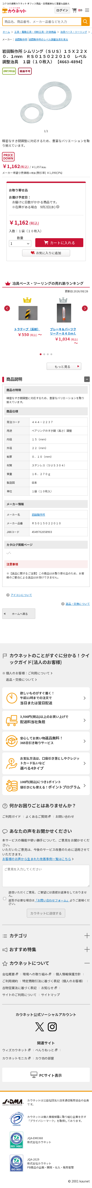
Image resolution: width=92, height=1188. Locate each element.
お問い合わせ (64, 816)
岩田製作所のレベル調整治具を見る (48, 39)
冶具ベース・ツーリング (73, 32)
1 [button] (41, 354)
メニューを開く (87, 10)
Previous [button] (7, 308)
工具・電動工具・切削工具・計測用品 (35, 32)
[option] (28, 316)
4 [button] (51, 354)
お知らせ (47, 988)
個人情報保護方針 (68, 974)
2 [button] (44, 354)
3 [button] (48, 354)
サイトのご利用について (19, 994)
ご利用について (39, 673)
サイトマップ (50, 994)
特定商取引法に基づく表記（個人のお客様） (53, 981)
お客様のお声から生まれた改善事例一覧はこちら (36, 859)
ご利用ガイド (11, 816)
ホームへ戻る (20, 614)
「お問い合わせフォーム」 (52, 900)
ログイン (62, 10)
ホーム (6, 32)
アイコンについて (21, 595)
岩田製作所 (21, 39)
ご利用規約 (10, 981)
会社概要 (8, 974)
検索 (85, 22)
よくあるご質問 (36, 816)
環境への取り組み (35, 974)
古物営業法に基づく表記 (19, 988)
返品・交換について (78, 604)
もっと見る (62, 366)
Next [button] (85, 308)
